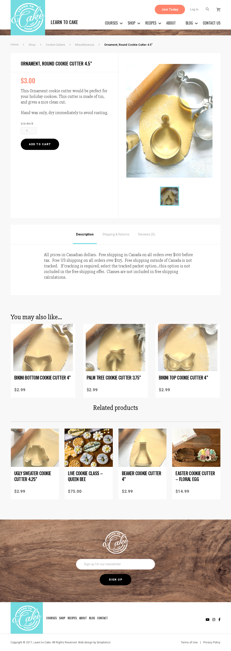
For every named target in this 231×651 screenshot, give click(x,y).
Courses (111, 23)
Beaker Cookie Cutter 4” (141, 476)
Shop (131, 23)
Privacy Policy (211, 642)
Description (85, 234)
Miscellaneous (84, 44)
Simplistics (104, 642)
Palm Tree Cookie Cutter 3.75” (114, 377)
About (171, 23)
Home (14, 44)
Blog (189, 23)
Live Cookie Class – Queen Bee (85, 476)
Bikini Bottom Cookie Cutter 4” (42, 377)
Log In (194, 9)
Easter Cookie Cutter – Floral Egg (195, 476)
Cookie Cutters (55, 44)
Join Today (170, 9)
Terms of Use (189, 642)
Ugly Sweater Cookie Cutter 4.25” (32, 476)
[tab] (85, 234)
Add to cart (40, 144)
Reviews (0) (146, 234)
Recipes (150, 23)
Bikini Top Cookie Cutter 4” (183, 377)
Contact (102, 618)
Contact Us (211, 23)
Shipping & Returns (115, 234)
